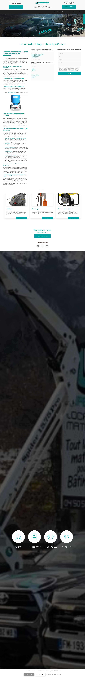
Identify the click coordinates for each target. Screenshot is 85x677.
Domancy (33, 70)
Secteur (15, 38)
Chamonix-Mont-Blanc (36, 67)
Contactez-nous (11, 92)
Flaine (33, 71)
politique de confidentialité (73, 70)
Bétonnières (7, 143)
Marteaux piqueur (8, 151)
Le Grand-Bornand (35, 75)
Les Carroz (34, 76)
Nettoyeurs (9, 209)
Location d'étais (35, 57)
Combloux (34, 69)
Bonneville (34, 65)
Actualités (69, 11)
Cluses (20, 38)
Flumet (33, 72)
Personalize (50, 674)
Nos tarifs (16, 7)
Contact (81, 11)
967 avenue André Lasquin (17, 2)
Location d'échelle (35, 56)
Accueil (56, 11)
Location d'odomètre (36, 58)
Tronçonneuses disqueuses (11, 159)
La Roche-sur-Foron (35, 74)
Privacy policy (58, 674)
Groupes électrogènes (10, 147)
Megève (33, 78)
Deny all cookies (40, 674)
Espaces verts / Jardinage (10, 155)
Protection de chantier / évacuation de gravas (15, 138)
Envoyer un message (69, 6)
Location (61, 11)
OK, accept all (29, 674)
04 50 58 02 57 (69, 3)
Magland (33, 77)
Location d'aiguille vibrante (37, 53)
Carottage (35, 209)
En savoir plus (22, 218)
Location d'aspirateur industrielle (38, 54)
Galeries (75, 11)
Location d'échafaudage (36, 55)
